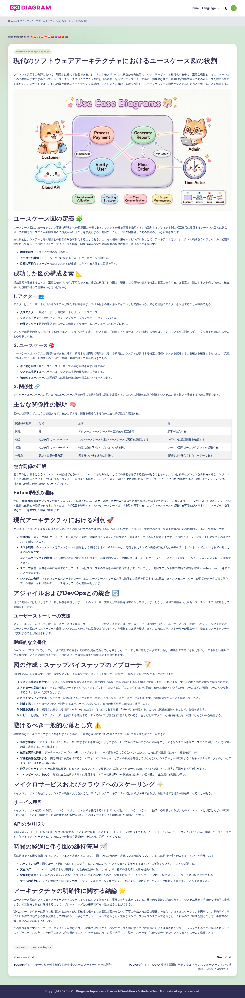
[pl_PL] (49, 36)
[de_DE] (28, 36)
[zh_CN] (63, 36)
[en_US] (31, 36)
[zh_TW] (66, 36)
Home (11, 21)
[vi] (59, 36)
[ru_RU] (56, 36)
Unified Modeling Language (33, 51)
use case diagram (42, 947)
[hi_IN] (42, 36)
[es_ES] (35, 36)
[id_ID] (45, 36)
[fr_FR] (38, 36)
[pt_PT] (52, 36)
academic (21, 947)
